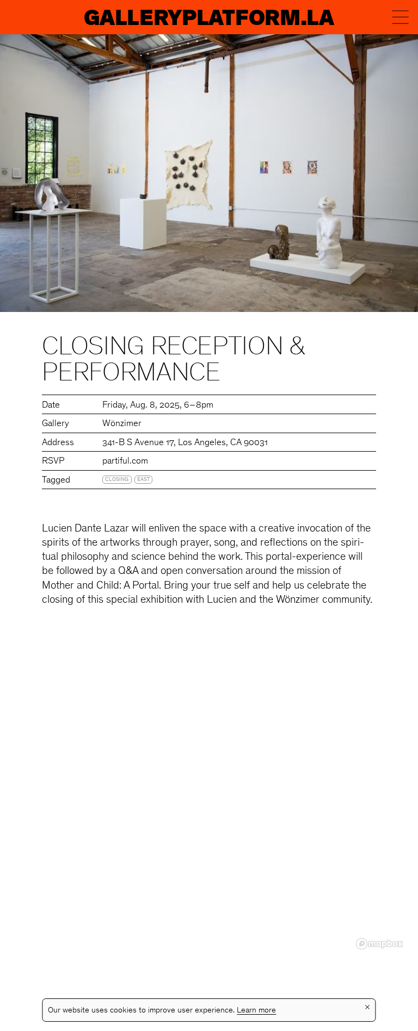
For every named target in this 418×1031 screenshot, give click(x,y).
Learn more (256, 1011)
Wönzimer (122, 424)
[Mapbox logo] (379, 944)
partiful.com (125, 461)
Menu (400, 17)
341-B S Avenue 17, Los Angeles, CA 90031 (185, 443)
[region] (209, 796)
